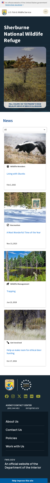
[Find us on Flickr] (32, 396)
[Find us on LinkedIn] (26, 396)
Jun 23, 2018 (12, 302)
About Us (12, 421)
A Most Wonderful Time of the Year (24, 232)
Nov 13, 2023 (12, 243)
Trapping (11, 291)
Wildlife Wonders (17, 166)
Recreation (15, 225)
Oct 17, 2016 (12, 361)
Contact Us (14, 430)
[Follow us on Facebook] (7, 396)
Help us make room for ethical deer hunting (24, 352)
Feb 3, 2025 (11, 185)
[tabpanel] (25, 249)
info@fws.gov (32, 408)
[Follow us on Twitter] (20, 396)
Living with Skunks (16, 173)
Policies (11, 438)
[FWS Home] (4, 12)
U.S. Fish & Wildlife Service (19, 12)
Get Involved (16, 342)
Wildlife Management (19, 284)
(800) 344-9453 (13, 408)
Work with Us (15, 446)
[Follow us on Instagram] (13, 396)
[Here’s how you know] (25, 4)
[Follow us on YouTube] (39, 396)
